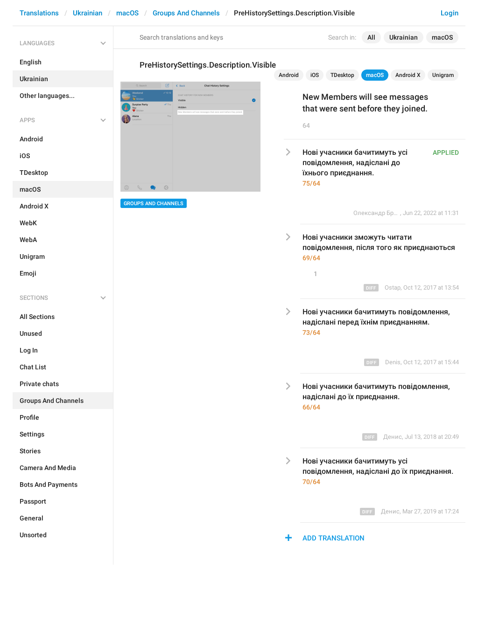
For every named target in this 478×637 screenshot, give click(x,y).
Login (449, 13)
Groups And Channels (186, 13)
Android (289, 75)
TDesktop (342, 75)
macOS (127, 13)
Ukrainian (87, 13)
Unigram (443, 75)
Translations (39, 13)
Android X (408, 75)
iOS (314, 75)
